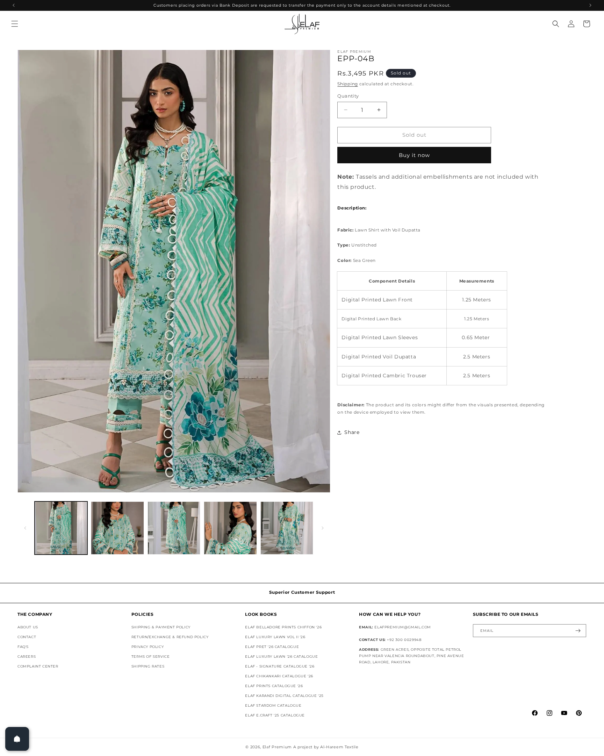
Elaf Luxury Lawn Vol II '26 (275, 637)
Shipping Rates (147, 666)
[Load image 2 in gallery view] (117, 527)
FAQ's (23, 646)
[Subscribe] (578, 630)
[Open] (17, 739)
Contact (26, 637)
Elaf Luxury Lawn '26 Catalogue (281, 656)
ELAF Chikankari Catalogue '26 (279, 676)
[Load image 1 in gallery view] (61, 527)
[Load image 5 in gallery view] (286, 527)
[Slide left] (25, 528)
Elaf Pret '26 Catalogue (272, 646)
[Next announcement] (590, 5)
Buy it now (414, 155)
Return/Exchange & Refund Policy (170, 637)
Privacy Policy (147, 646)
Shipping (347, 83)
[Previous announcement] (13, 5)
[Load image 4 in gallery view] (230, 527)
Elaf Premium (277, 746)
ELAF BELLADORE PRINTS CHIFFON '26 (283, 627)
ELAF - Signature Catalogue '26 (279, 666)
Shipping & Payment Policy (160, 627)
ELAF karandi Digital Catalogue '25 (284, 695)
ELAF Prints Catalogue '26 (274, 686)
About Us (27, 627)
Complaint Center (37, 666)
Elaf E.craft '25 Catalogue (275, 715)
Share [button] (351, 432)
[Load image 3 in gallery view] (174, 527)
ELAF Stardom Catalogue (273, 705)
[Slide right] (322, 528)
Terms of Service (150, 656)
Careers (26, 656)
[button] (14, 23)
